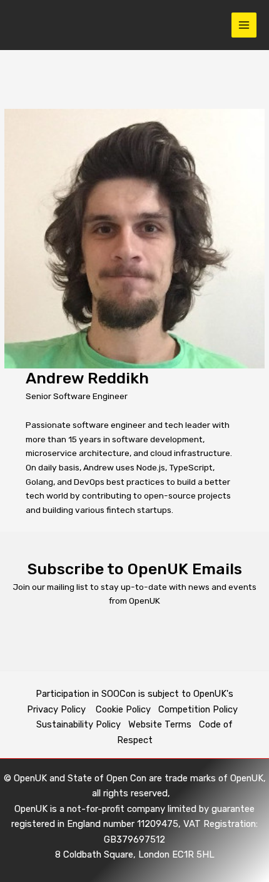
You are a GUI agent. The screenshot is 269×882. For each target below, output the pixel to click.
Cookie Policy (123, 709)
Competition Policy (200, 709)
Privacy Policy (57, 709)
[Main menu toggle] (244, 25)
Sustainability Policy (78, 724)
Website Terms (159, 724)
